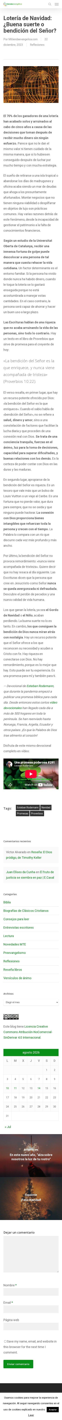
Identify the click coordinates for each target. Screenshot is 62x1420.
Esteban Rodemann (40, 686)
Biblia (7, 902)
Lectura (8, 936)
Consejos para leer (16, 919)
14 (39, 1088)
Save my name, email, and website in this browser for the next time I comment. (30, 1347)
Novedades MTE (14, 944)
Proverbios (37, 813)
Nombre (10, 1285)
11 (15, 1088)
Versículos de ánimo (17, 978)
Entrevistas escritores (18, 927)
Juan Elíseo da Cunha (20, 872)
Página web (11, 1320)
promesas (22, 813)
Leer (31, 1415)
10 (7, 1088)
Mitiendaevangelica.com (23, 39)
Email (8, 1302)
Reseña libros (12, 969)
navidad (46, 807)
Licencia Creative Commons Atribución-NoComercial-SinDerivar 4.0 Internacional (28, 1032)
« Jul (8, 1127)
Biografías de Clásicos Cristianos (26, 910)
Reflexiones (37, 44)
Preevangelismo (14, 953)
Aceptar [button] (53, 1409)
